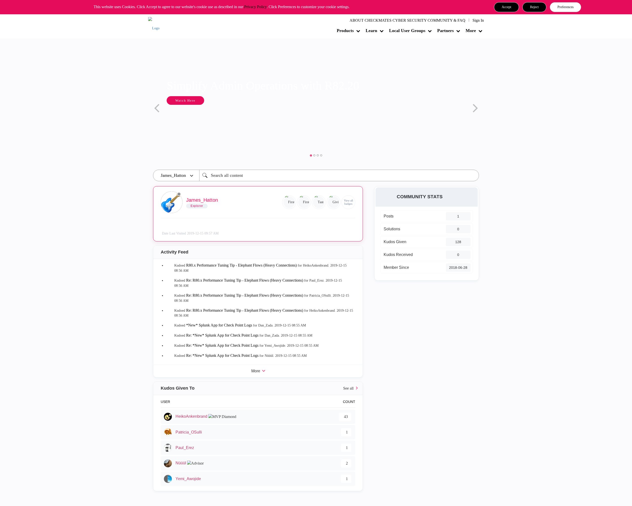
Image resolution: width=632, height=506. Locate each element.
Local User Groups (407, 30)
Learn (371, 30)
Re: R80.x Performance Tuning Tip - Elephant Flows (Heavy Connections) (244, 280)
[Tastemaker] (319, 202)
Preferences (565, 7)
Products (345, 30)
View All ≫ (258, 388)
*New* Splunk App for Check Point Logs (219, 325)
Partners (445, 30)
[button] (506, 7)
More (471, 30)
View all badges (348, 202)
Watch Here (185, 100)
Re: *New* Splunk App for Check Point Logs (222, 335)
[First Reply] (289, 202)
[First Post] (304, 202)
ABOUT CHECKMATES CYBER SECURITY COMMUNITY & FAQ (407, 20)
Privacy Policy (255, 7)
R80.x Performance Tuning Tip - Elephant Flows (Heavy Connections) (241, 265)
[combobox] (339, 175)
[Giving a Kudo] (333, 202)
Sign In (478, 20)
